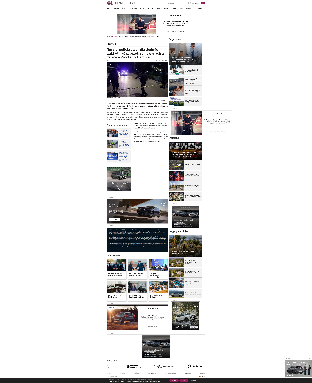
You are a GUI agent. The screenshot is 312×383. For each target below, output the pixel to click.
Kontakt (202, 373)
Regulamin (188, 373)
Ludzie (174, 8)
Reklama (122, 373)
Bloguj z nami (152, 373)
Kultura (151, 8)
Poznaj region (162, 8)
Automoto (190, 8)
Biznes (116, 8)
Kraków (201, 8)
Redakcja (136, 373)
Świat (124, 8)
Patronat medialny (170, 373)
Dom (181, 8)
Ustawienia (194, 380)
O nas (109, 373)
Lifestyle (133, 8)
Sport (142, 8)
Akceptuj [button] (174, 380)
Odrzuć (184, 380)
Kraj (109, 8)
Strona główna (110, 36)
